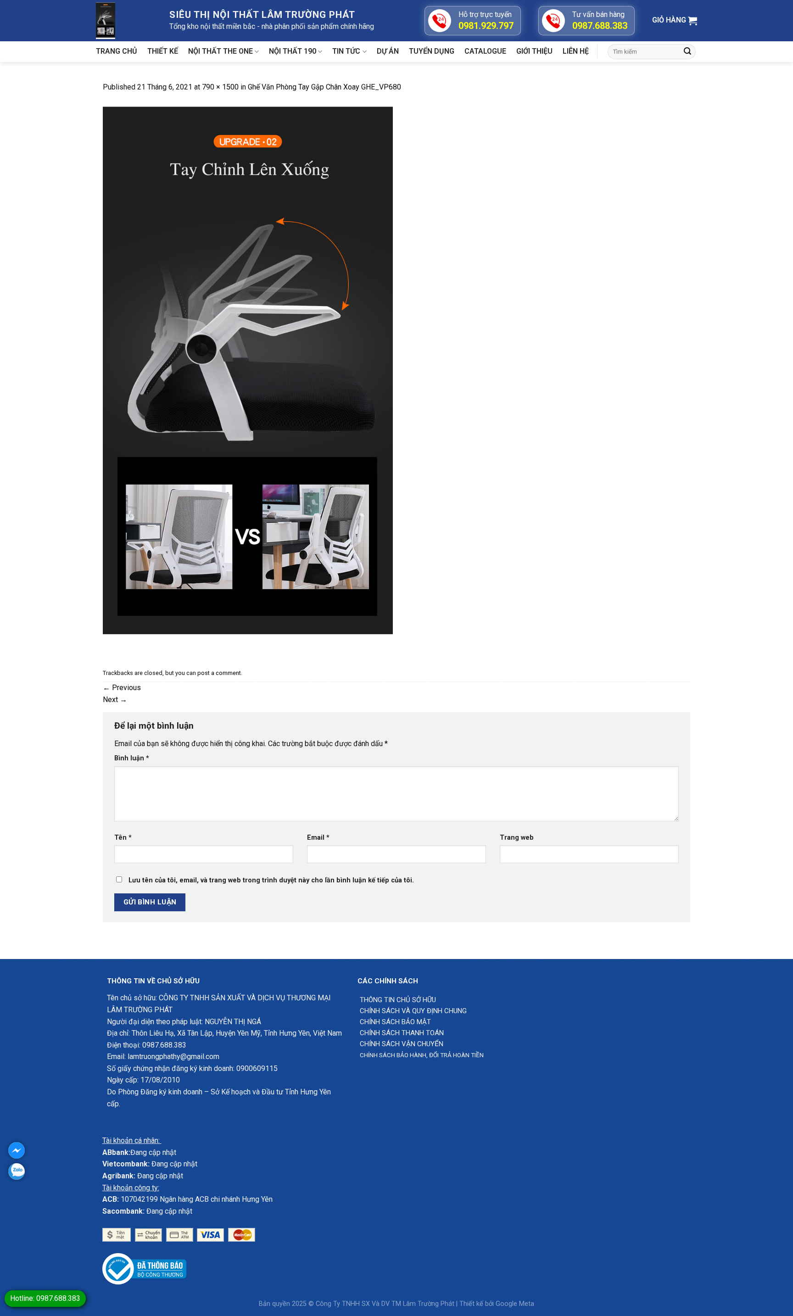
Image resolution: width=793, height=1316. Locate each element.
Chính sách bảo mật (395, 1022)
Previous (122, 687)
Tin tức (346, 51)
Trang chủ (116, 51)
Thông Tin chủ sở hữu (398, 1000)
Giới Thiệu (534, 51)
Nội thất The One (220, 51)
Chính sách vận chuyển (401, 1044)
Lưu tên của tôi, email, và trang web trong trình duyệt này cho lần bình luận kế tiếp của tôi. (271, 880)
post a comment (219, 672)
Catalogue (485, 51)
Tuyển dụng (431, 51)
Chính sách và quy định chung (413, 1011)
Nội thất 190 (292, 51)
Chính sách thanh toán (402, 1033)
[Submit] (687, 52)
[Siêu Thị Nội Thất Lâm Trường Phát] (126, 20)
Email (318, 838)
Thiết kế (162, 51)
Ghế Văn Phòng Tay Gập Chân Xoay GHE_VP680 (324, 87)
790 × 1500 (220, 87)
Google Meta (515, 1304)
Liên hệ (576, 51)
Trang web (517, 838)
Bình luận (131, 758)
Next (115, 699)
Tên (123, 838)
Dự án (388, 51)
